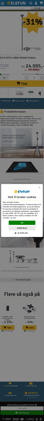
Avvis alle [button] (22, 228)
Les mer (13, 218)
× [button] (39, 188)
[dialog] (22, 210)
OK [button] (22, 223)
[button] (22, 233)
